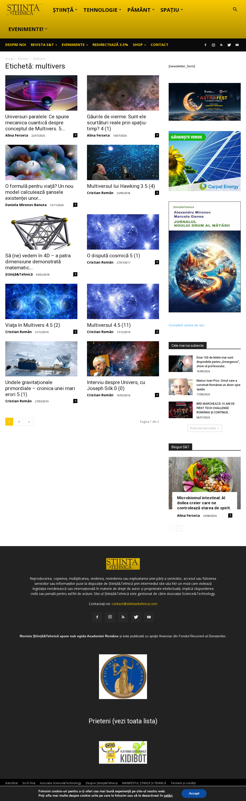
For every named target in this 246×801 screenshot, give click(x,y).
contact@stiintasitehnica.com (134, 603)
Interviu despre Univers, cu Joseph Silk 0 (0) (116, 385)
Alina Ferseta (16, 135)
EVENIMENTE (73, 44)
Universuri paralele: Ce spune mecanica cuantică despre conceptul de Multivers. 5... (37, 123)
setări (168, 796)
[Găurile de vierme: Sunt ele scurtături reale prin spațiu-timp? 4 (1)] (123, 93)
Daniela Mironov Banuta (26, 204)
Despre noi (15, 44)
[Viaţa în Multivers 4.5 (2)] (41, 301)
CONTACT (159, 44)
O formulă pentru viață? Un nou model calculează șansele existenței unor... (39, 192)
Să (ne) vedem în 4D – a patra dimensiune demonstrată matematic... (38, 262)
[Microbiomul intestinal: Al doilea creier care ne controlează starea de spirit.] (205, 483)
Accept (194, 793)
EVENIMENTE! (25, 28)
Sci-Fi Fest (28, 783)
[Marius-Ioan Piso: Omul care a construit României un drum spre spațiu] (181, 386)
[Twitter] (229, 44)
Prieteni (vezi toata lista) (123, 721)
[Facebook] (205, 44)
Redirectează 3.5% (110, 44)
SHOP (138, 44)
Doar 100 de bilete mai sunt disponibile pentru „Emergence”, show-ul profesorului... (218, 362)
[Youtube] (237, 44)
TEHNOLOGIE (100, 9)
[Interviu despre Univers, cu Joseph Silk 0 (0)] (123, 359)
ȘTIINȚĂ (63, 9)
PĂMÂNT (139, 9)
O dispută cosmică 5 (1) (113, 256)
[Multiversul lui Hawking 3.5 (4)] (123, 162)
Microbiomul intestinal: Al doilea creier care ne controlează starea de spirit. (204, 502)
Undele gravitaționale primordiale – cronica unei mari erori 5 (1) (40, 388)
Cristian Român (100, 192)
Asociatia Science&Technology (60, 783)
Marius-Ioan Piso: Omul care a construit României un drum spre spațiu (218, 385)
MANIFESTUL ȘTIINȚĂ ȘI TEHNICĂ (144, 783)
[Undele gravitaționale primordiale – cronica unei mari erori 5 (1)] (41, 359)
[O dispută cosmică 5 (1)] (123, 232)
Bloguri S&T (180, 447)
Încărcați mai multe (203, 428)
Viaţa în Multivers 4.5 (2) (32, 325)
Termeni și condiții (183, 783)
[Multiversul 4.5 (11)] (123, 301)
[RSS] (221, 44)
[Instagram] (213, 44)
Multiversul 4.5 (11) (109, 325)
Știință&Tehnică (19, 274)
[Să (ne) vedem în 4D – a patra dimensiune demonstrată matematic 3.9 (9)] (41, 232)
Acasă (9, 59)
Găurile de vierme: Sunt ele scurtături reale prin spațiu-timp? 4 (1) (117, 123)
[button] (235, 10)
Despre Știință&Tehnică (102, 783)
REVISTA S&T (42, 44)
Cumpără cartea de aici (186, 325)
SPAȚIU (169, 9)
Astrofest (11, 783)
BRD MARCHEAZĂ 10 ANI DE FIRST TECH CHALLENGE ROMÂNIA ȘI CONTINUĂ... (216, 408)
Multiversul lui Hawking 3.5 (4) (121, 186)
